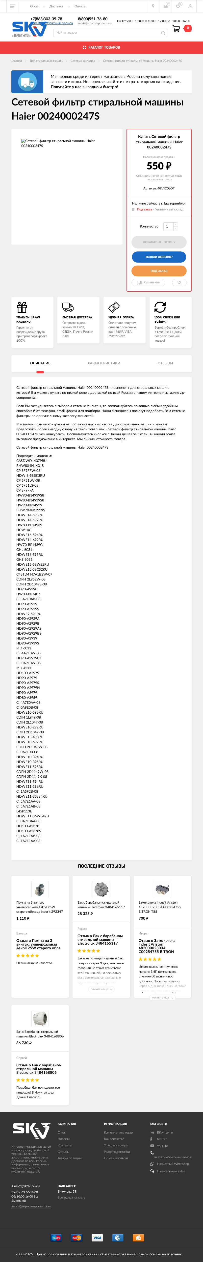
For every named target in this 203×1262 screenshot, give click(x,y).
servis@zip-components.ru (95, 23)
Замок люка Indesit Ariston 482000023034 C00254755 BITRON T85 (160, 907)
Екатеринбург (175, 203)
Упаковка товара (115, 1145)
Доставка (56, 6)
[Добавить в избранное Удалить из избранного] (179, 282)
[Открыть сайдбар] (13, 6)
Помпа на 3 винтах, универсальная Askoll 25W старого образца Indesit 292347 (39, 907)
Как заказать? (114, 1139)
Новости (64, 1139)
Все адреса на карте (71, 1197)
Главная (16, 60)
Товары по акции (69, 1158)
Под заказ (159, 271)
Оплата (80, 6)
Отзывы (63, 1152)
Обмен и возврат (116, 1158)
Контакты (65, 1145)
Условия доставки (117, 1152)
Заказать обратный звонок (51, 23)
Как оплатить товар (118, 1132)
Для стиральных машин (46, 60)
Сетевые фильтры (83, 60)
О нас (34, 6)
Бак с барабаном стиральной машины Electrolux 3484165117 (101, 905)
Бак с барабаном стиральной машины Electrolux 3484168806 (40, 1034)
